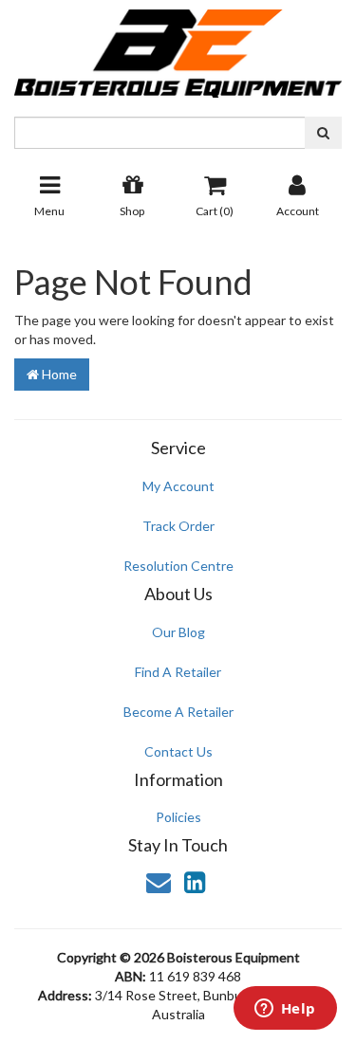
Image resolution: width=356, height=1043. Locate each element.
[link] (194, 882)
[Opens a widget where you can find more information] (285, 1010)
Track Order (178, 526)
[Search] (323, 133)
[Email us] (158, 882)
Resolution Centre (178, 566)
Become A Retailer (178, 712)
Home (58, 374)
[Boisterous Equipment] (178, 47)
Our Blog (178, 632)
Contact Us (178, 751)
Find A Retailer (178, 672)
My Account (178, 486)
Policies (178, 817)
